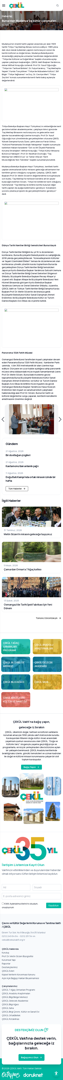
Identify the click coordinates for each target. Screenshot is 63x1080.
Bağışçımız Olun (29, 1057)
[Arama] (57, 5)
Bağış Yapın (30, 767)
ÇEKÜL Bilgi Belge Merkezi (15, 997)
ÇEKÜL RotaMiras (10, 1019)
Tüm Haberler (15, 488)
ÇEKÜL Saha (8, 1008)
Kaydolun (54, 905)
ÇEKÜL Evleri (8, 970)
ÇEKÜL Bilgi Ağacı (10, 1004)
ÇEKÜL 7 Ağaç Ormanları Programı (18, 989)
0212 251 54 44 (27, 936)
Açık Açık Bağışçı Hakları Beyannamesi (20, 978)
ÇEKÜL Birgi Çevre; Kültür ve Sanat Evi (20, 1011)
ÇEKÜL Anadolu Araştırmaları (16, 993)
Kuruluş (5, 952)
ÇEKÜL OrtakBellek (11, 1015)
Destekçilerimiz (10, 967)
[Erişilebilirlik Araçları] (56, 1073)
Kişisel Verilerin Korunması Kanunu (18, 974)
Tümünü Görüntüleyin (46, 618)
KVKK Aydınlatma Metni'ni (16, 903)
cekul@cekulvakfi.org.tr (13, 939)
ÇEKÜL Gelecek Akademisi (15, 1000)
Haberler (7, 16)
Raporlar (6, 963)
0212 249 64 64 (10, 936)
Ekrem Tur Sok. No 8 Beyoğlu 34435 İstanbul (23, 932)
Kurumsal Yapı (9, 959)
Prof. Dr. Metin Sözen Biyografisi (17, 956)
